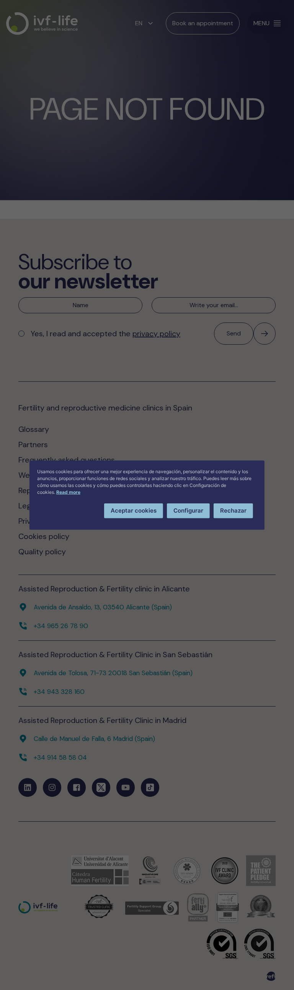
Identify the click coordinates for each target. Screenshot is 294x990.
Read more (68, 492)
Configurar (188, 510)
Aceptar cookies (134, 510)
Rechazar (233, 510)
